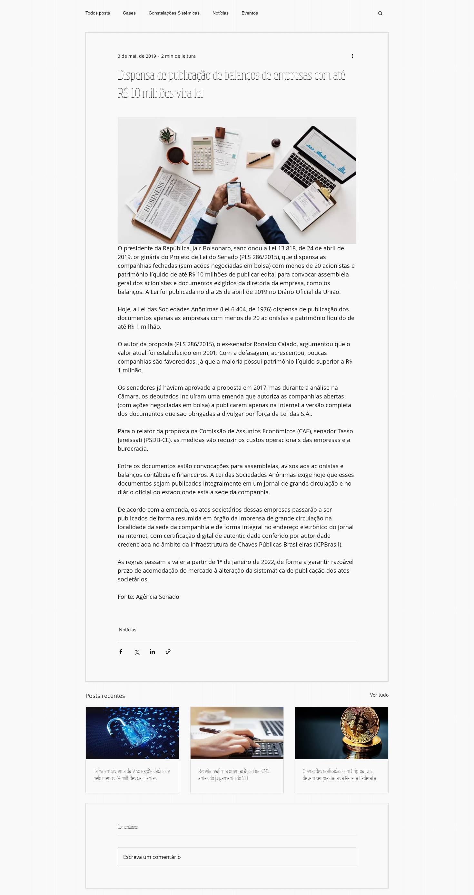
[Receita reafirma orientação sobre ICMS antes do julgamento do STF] (237, 733)
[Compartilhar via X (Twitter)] (136, 652)
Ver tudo (379, 695)
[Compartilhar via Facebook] (121, 652)
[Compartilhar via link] (168, 652)
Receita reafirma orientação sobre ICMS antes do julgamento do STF (234, 774)
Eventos (250, 12)
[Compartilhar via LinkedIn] (152, 652)
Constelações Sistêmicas (174, 12)
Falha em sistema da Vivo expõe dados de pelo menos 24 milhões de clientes (132, 774)
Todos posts (97, 12)
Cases (129, 12)
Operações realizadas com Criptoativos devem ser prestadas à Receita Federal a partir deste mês (339, 774)
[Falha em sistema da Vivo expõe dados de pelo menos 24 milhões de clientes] (132, 733)
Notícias (220, 12)
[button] (380, 12)
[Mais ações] (352, 56)
